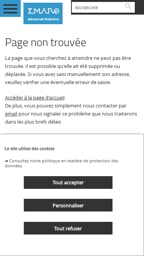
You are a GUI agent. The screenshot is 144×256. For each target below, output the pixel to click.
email (11, 114)
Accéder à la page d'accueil (35, 97)
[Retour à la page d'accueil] (45, 13)
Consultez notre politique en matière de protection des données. (61, 163)
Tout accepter (68, 182)
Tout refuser (68, 228)
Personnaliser (68, 205)
